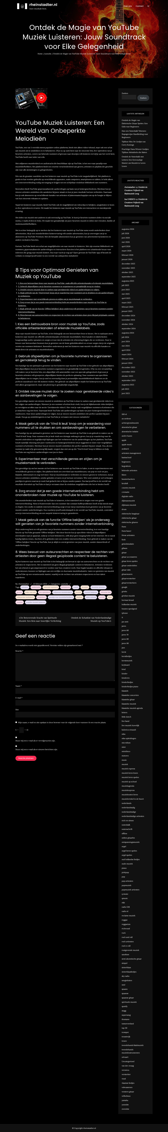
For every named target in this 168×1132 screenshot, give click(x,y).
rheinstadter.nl (43, 4)
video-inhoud (91, 597)
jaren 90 (125, 643)
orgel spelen (127, 855)
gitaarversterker (129, 578)
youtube (64, 584)
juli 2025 (125, 285)
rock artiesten (128, 941)
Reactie (19, 651)
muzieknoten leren (130, 794)
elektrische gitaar (129, 518)
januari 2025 (127, 311)
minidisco (126, 751)
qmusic (125, 898)
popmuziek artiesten (130, 889)
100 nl (124, 414)
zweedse (125, 1109)
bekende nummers (51, 587)
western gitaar (128, 1091)
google (124, 587)
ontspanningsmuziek (131, 842)
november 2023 (128, 372)
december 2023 (128, 367)
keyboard (126, 665)
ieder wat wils (30, 592)
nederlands (126, 803)
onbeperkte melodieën (25, 597)
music (124, 760)
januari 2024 (127, 363)
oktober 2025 (127, 272)
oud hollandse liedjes (131, 859)
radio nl (125, 911)
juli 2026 (125, 233)
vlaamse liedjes (128, 1083)
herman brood (128, 600)
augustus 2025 (128, 281)
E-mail (18, 698)
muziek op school (129, 781)
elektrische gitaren (130, 522)
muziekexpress (128, 790)
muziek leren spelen (130, 777)
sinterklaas (126, 967)
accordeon (126, 418)
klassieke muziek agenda (132, 708)
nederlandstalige (129, 812)
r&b (123, 902)
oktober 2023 (127, 376)
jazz (123, 647)
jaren (124, 626)
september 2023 (129, 380)
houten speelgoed (129, 609)
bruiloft (125, 483)
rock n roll (126, 946)
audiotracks (36, 587)
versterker (126, 1074)
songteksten (127, 980)
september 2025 (129, 276)
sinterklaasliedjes (129, 972)
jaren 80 (125, 639)
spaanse (125, 993)
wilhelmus (126, 1096)
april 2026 (126, 246)
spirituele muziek (129, 1002)
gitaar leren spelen (130, 561)
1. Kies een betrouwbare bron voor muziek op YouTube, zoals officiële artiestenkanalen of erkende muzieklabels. (65, 283)
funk (124, 539)
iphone (125, 613)
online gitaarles (128, 838)
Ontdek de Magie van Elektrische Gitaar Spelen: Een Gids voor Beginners (135, 123)
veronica (125, 1070)
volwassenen (127, 1087)
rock (124, 933)
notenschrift (127, 829)
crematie (125, 492)
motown (125, 756)
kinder (124, 673)
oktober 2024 (127, 324)
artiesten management (131, 453)
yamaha (125, 1100)
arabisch (125, 449)
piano (124, 868)
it (122, 617)
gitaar (124, 552)
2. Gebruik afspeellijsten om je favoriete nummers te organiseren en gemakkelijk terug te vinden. (59, 286)
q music (125, 894)
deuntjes (85, 587)
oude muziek (127, 864)
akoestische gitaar (129, 427)
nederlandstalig (128, 807)
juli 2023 (125, 389)
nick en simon (128, 820)
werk (110, 597)
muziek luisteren (91, 592)
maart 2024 (126, 354)
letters (124, 712)
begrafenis (126, 466)
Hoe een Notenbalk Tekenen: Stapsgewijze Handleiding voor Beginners (135, 134)
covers (75, 587)
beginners (126, 462)
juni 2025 (126, 289)
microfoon (126, 743)
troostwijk (126, 1036)
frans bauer (126, 531)
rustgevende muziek (130, 950)
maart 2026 (126, 251)
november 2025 (128, 268)
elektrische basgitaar (130, 513)
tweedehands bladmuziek (133, 1045)
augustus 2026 (128, 229)
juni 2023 (126, 393)
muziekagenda (128, 786)
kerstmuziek (127, 660)
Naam (18, 686)
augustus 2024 (128, 333)
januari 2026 (127, 259)
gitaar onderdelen (129, 565)
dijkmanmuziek (128, 501)
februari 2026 (127, 255)
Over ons (128, 6)
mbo (123, 734)
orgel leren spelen (129, 851)
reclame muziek (128, 915)
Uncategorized (128, 1061)
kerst (124, 652)
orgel (124, 846)
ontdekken (41, 597)
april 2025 (126, 298)
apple (124, 440)
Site (17, 709)
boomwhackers (128, 479)
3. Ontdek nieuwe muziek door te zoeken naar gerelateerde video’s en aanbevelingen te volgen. (59, 289)
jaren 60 (125, 630)
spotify (124, 1006)
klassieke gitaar (128, 699)
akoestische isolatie (130, 431)
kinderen (126, 678)
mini (124, 747)
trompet (125, 1032)
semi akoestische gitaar (132, 959)
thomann (125, 1019)
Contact (140, 6)
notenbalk (126, 825)
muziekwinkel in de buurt (133, 799)
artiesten (24, 587)
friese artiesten (128, 535)
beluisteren (65, 587)
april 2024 (126, 350)
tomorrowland (128, 1023)
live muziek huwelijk (130, 725)
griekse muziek (128, 596)
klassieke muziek (129, 704)
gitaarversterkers (129, 583)
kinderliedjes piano (130, 686)
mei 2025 (126, 294)
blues (124, 475)
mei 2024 (126, 346)
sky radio (125, 976)
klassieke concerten (130, 695)
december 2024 (128, 315)
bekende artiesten (129, 470)
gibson (124, 548)
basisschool (126, 457)
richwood (126, 928)
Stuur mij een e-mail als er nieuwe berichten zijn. (36, 749)
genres (19, 592)
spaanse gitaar (128, 998)
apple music (127, 444)
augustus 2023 (128, 385)
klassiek (125, 691)
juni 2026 (126, 238)
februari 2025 (127, 307)
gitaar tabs (126, 570)
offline (124, 833)
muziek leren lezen (130, 773)
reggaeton (126, 924)
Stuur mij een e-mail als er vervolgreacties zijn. (35, 741)
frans (124, 526)
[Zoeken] (148, 6)
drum (124, 509)
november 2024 (128, 320)
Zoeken (125, 93)
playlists (79, 597)
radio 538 (126, 907)
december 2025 (128, 263)
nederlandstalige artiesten (133, 816)
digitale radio (127, 496)
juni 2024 (126, 341)
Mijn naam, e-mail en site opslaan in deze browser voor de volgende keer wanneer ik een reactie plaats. (62, 722)
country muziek (128, 488)
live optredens (44, 592)
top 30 (124, 1028)
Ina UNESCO (129, 199)
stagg (124, 1011)
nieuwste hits (106, 592)
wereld (101, 597)
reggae (125, 920)
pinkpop (125, 872)
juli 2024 (125, 337)
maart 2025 (126, 302)
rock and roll (127, 937)
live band (125, 721)
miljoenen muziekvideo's (62, 592)
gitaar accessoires (129, 557)
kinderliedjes (127, 682)
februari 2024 (127, 359)
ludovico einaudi (129, 730)
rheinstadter (23, 584)
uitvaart (125, 1057)
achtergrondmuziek (130, 423)
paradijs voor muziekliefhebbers (61, 597)
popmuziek (126, 885)
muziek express (128, 768)
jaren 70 (125, 635)
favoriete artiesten (98, 587)
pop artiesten (127, 881)
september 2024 (129, 328)
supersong (126, 1015)
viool (124, 1079)
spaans (124, 989)
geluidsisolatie (128, 544)
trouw (124, 1041)
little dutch (126, 717)
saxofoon (125, 954)
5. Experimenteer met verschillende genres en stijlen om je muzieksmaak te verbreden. (55, 299)
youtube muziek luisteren (35, 602)
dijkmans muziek (129, 505)
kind (124, 669)
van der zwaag (128, 1066)
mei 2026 (126, 242)
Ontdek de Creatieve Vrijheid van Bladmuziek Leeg (135, 190)
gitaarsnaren (127, 574)
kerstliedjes (127, 656)
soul (123, 985)
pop (123, 877)
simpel (124, 963)
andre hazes (127, 436)
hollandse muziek (129, 604)
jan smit (125, 622)
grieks (124, 591)
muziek (78, 592)
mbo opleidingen (129, 738)
